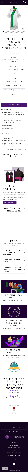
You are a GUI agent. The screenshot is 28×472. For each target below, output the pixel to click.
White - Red (8, 90)
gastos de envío (8, 59)
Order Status (14, 445)
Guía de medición (13, 427)
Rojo (20, 81)
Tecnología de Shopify (14, 470)
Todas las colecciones (14, 447)
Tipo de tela (14, 66)
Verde (8, 81)
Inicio (13, 35)
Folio (14, 74)
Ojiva (14, 69)
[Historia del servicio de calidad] (14, 311)
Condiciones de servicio (14, 452)
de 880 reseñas (14, 392)
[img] (14, 390)
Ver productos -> (9, 202)
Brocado (21, 69)
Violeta (8, 85)
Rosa (14, 81)
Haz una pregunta (14, 149)
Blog (14, 450)
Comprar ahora (14, 104)
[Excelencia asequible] (14, 341)
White (14, 94)
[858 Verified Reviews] (14, 373)
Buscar (14, 442)
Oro (21, 85)
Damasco (7, 69)
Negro (15, 85)
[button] (13, 413)
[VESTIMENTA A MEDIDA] (14, 286)
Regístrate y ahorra (13, 431)
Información (13, 424)
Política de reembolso (14, 455)
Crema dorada (19, 90)
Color (14, 78)
